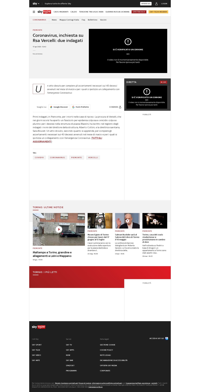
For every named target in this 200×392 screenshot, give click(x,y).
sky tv (69, 345)
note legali (105, 355)
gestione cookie (107, 345)
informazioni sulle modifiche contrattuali (107, 383)
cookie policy (106, 350)
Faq (83, 20)
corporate (105, 371)
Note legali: (104, 339)
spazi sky (70, 365)
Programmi (71, 371)
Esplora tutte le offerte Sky (58, 4)
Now (68, 355)
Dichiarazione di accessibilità (113, 360)
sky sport (36, 345)
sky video (36, 355)
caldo (74, 12)
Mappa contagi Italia (69, 20)
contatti (154, 383)
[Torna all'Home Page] (44, 12)
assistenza (146, 383)
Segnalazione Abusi (95, 387)
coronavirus (57, 158)
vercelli (93, 158)
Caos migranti (61, 12)
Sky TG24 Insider (158, 12)
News (54, 20)
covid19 (39, 158)
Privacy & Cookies (85, 383)
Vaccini (103, 20)
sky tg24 (36, 350)
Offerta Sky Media (108, 365)
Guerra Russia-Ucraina (117, 12)
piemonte (76, 158)
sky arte (36, 360)
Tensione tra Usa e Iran (91, 12)
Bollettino (92, 20)
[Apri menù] (34, 12)
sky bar (69, 360)
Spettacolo (139, 12)
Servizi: (69, 339)
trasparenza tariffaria (133, 383)
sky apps (70, 350)
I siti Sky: (35, 339)
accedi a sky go (157, 338)
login (164, 4)
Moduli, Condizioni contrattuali (66, 383)
